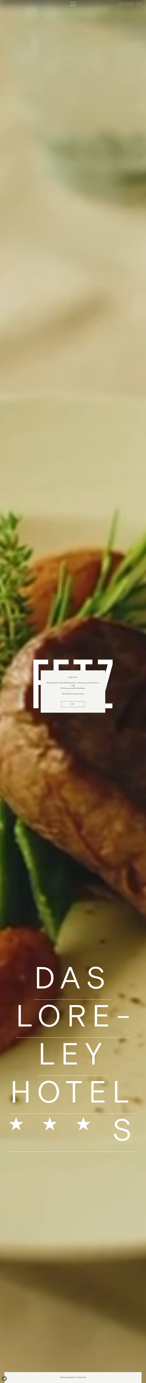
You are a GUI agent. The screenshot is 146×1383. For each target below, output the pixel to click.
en (139, 4)
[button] (4, 1378)
